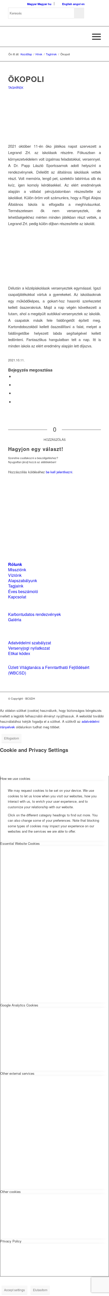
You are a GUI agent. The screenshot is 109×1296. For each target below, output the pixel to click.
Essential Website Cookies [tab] (20, 843)
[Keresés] (82, 36)
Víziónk (15, 575)
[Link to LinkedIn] (89, 698)
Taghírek (15, 87)
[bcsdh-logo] (45, 36)
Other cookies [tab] (10, 1191)
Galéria (14, 619)
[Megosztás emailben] (15, 401)
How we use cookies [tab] (15, 778)
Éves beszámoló (23, 591)
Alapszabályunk (22, 580)
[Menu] (94, 36)
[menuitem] (82, 36)
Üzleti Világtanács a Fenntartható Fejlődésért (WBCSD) (48, 670)
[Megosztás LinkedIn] (15, 393)
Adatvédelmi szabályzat (29, 643)
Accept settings (14, 1290)
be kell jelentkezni (59, 471)
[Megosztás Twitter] (15, 384)
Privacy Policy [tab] (11, 1241)
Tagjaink (15, 586)
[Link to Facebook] (82, 698)
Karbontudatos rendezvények (34, 614)
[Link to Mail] (97, 698)
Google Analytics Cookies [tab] (19, 1005)
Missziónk (17, 570)
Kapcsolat (17, 597)
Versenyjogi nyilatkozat (29, 648)
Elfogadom (11, 738)
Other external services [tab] (17, 1073)
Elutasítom (40, 1290)
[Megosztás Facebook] (15, 376)
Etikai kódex (19, 653)
